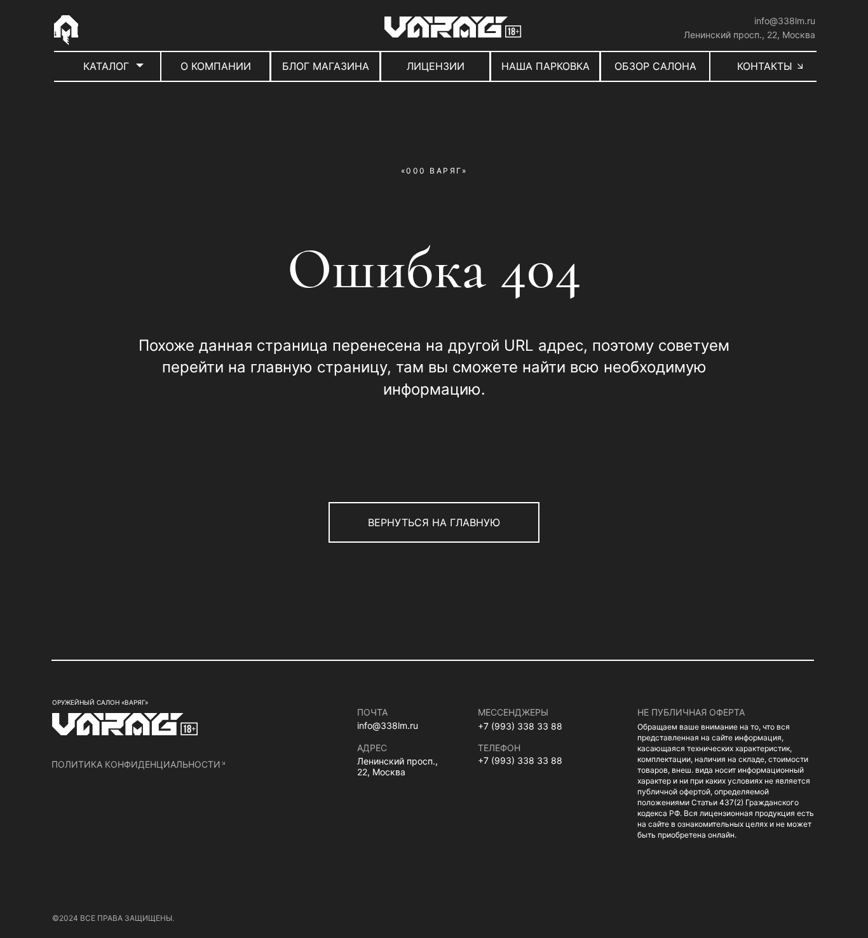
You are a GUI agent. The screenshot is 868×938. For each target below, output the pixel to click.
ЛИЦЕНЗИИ (436, 66)
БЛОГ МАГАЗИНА (325, 66)
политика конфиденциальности (135, 764)
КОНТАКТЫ (764, 66)
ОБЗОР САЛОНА (655, 66)
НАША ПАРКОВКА (545, 66)
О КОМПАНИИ (215, 66)
